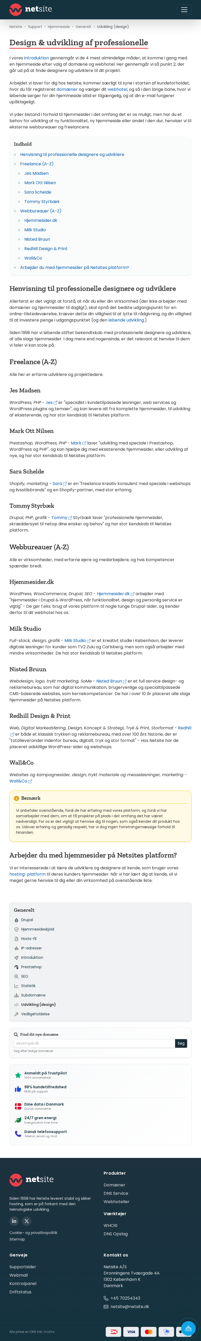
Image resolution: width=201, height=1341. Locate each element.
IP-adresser (31, 948)
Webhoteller (117, 1201)
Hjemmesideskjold (37, 929)
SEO (24, 976)
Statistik (28, 986)
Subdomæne (33, 995)
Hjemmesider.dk (40, 220)
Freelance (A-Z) (37, 163)
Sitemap (17, 1239)
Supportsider (22, 1266)
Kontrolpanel (22, 1283)
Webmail (18, 1275)
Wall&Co (33, 258)
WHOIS (111, 1225)
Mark (76, 443)
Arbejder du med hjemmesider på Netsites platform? (74, 267)
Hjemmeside (59, 27)
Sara (57, 483)
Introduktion (32, 958)
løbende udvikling (126, 320)
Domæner (114, 1184)
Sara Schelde (37, 192)
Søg (181, 1043)
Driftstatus (20, 1291)
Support (35, 27)
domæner (67, 89)
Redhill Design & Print (46, 248)
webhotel (117, 89)
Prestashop (31, 967)
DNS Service (116, 1193)
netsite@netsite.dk (129, 1306)
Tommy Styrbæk (42, 201)
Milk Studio (35, 229)
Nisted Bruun (37, 239)
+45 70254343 (125, 1298)
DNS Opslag (116, 1233)
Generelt (83, 27)
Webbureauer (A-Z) (41, 211)
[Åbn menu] (184, 9)
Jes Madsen (36, 173)
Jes (49, 402)
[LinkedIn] (14, 1221)
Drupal (27, 920)
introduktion (36, 57)
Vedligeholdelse (35, 1014)
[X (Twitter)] (26, 1221)
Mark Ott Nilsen (40, 182)
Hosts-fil (28, 939)
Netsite (15, 27)
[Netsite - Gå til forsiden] (30, 9)
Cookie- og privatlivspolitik (33, 1233)
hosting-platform (27, 874)
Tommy (59, 517)
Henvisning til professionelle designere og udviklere (72, 154)
